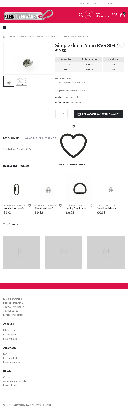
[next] (122, 45)
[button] (81, 15)
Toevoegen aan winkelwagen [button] (26, 179)
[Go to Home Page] (4, 37)
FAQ (5, 354)
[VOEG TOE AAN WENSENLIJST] (73, 127)
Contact (109, 3)
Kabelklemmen (42, 205)
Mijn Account (9, 330)
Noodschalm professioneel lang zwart (22, 205)
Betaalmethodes (11, 362)
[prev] (117, 45)
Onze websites (87, 3)
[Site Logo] (28, 15)
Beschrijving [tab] (11, 138)
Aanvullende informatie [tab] (40, 138)
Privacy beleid (10, 338)
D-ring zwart (72, 205)
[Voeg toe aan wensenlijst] (29, 205)
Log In (122, 3)
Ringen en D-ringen (88, 205)
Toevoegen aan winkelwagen (101, 114)
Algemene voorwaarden (15, 381)
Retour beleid (10, 358)
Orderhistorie (10, 334)
